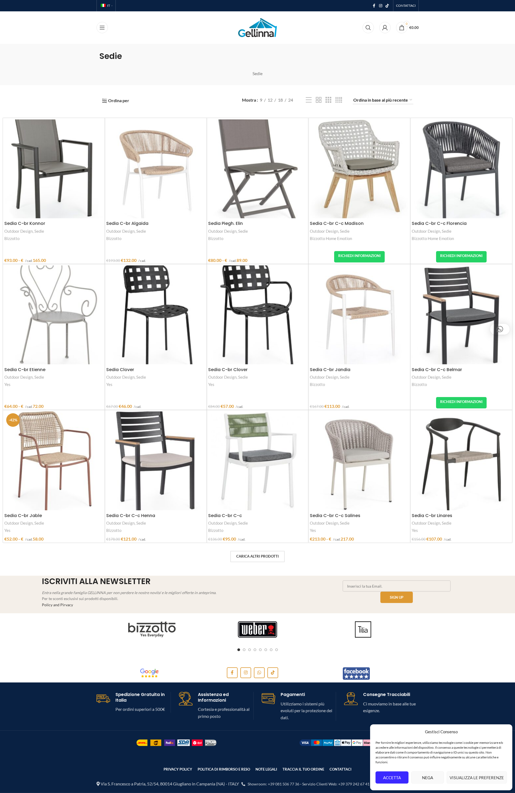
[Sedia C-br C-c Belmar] (461, 314)
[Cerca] (368, 27)
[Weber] (257, 629)
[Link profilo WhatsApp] (259, 672)
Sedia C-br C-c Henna (130, 515)
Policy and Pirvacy (57, 604)
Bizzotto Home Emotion (331, 238)
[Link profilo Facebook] (374, 5)
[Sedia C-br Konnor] (53, 168)
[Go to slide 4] (255, 649)
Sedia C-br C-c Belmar (437, 369)
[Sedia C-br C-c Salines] (359, 460)
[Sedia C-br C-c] (257, 460)
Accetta (392, 777)
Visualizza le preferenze (477, 777)
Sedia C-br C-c (225, 515)
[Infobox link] (134, 702)
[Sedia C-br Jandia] (359, 314)
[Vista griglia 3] (328, 100)
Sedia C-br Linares (432, 515)
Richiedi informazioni (359, 256)
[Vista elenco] (309, 100)
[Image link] (149, 672)
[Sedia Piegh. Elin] (257, 168)
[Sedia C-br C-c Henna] (155, 460)
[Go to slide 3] (249, 649)
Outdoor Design (18, 231)
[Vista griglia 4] (338, 100)
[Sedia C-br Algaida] (155, 168)
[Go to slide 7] (271, 649)
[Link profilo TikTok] (387, 5)
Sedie (39, 231)
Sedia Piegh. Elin (225, 223)
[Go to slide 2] (244, 649)
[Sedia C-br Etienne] (53, 314)
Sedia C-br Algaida (127, 223)
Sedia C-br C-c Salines (335, 515)
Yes (7, 384)
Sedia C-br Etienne (24, 369)
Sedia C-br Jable (23, 515)
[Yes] (152, 629)
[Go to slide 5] (260, 649)
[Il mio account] (385, 27)
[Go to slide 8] (276, 649)
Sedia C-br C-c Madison (337, 223)
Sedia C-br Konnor (24, 223)
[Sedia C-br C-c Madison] (359, 168)
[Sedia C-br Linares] (461, 460)
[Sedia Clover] (155, 314)
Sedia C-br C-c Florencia (439, 223)
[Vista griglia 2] (319, 100)
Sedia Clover (120, 369)
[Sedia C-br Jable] (53, 460)
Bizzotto (11, 238)
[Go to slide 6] (265, 649)
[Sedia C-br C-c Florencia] (461, 168)
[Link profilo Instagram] (380, 5)
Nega (427, 777)
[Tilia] (363, 629)
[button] (500, 329)
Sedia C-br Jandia (330, 369)
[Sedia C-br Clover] (257, 314)
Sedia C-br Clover (228, 369)
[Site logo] (257, 26)
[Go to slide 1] (238, 649)
